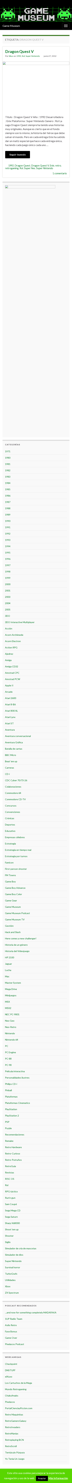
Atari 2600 (10, 698)
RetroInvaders (12, 1427)
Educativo (10, 830)
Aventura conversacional (18, 736)
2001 (7, 590)
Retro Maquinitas (14, 1414)
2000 (7, 584)
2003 (7, 596)
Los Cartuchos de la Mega (18, 1382)
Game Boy (10, 881)
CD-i (7, 774)
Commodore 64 (13, 793)
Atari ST (9, 723)
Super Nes (29, 168)
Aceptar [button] (42, 1478)
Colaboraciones (13, 786)
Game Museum (11, 25)
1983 (7, 476)
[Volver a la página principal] (36, 14)
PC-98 (8, 1065)
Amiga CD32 (11, 666)
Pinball (8, 1090)
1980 (7, 457)
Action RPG (11, 647)
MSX (7, 1001)
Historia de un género (16, 944)
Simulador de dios (14, 1254)
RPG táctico (11, 1191)
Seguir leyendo (17, 154)
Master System (13, 982)
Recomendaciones (14, 1134)
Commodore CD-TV (15, 799)
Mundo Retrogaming (15, 1389)
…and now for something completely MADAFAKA (30, 1312)
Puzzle (8, 1128)
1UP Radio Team (13, 1318)
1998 (7, 571)
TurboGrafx (11, 1273)
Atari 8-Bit (10, 704)
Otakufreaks (11, 1395)
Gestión (9, 925)
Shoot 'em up (12, 1229)
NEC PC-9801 (12, 1014)
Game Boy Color (13, 894)
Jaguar (8, 963)
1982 (7, 470)
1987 (7, 502)
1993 (7, 540)
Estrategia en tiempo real (18, 849)
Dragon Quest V (19, 51)
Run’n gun (10, 1197)
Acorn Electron (13, 641)
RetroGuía (10, 1166)
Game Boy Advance (15, 887)
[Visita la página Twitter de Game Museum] (4, 2)
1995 (7, 552)
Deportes (10, 824)
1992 (18, 56)
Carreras (9, 767)
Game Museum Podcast (17, 913)
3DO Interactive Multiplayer (19, 622)
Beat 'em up (11, 761)
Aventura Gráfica (14, 742)
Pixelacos (10, 1401)
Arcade (9, 691)
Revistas (9, 1172)
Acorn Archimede (14, 634)
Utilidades (10, 1280)
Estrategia (10, 843)
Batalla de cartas (13, 748)
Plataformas (11, 1096)
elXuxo (8, 1376)
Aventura (10, 729)
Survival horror (12, 1267)
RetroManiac (11, 1433)
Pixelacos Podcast (14, 1344)
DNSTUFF (10, 1370)
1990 (7, 521)
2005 (7, 609)
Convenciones (12, 811)
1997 (7, 565)
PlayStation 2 (12, 1115)
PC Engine (10, 1052)
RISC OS (9, 1178)
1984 (7, 483)
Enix (52, 165)
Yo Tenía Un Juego (14, 1458)
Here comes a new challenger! (21, 938)
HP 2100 (9, 957)
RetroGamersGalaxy (15, 1420)
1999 (7, 577)
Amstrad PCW (12, 679)
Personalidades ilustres (17, 1077)
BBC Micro (10, 755)
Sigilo (8, 1242)
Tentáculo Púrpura (15, 1452)
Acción (8, 628)
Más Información (58, 1478)
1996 (7, 558)
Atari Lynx (10, 717)
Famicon (9, 862)
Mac (7, 976)
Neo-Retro (10, 1027)
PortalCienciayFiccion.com (18, 1408)
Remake (9, 1140)
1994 (7, 546)
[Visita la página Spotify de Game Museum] (14, 2)
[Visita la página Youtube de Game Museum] (9, 2)
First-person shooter (16, 868)
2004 (7, 603)
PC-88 (8, 1058)
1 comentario (60, 173)
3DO (7, 615)
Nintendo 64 (11, 1039)
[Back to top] (64, 1475)
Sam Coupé (11, 1204)
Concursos (10, 805)
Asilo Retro (11, 1325)
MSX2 (8, 1008)
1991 (7, 527)
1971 (7, 451)
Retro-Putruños (13, 1159)
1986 (7, 495)
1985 (7, 489)
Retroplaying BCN (14, 1439)
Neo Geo (9, 1020)
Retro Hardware (13, 1147)
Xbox (7, 1286)
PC (6, 1046)
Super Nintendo (33, 56)
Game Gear (11, 900)
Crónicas (9, 818)
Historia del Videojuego (17, 951)
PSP (7, 1121)
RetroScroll (11, 1446)
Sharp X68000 (12, 1223)
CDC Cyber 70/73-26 (16, 780)
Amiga (8, 660)
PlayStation (11, 1109)
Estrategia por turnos (16, 856)
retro (58, 165)
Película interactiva (15, 1071)
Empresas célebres (15, 837)
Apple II (9, 685)
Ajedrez (9, 653)
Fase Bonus (11, 1331)
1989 (7, 514)
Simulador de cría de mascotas (20, 1248)
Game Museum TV (15, 919)
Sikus (11, 56)
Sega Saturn (11, 1216)
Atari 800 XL (11, 710)
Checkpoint (11, 1363)
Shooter (9, 1235)
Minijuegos (10, 995)
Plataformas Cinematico (17, 1102)
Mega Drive (11, 989)
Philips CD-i (11, 1083)
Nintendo (10, 1033)
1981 (7, 464)
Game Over (11, 1337)
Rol (23, 56)
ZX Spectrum (12, 1292)
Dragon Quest (22, 165)
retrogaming (12, 168)
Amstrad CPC (12, 672)
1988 (7, 508)
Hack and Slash (13, 932)
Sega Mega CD (12, 1210)
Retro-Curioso (12, 1153)
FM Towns (10, 875)
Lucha (8, 970)
